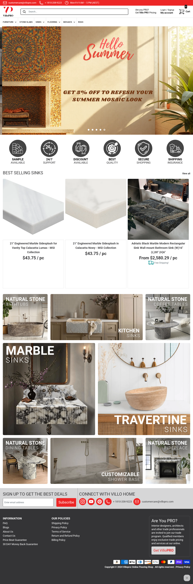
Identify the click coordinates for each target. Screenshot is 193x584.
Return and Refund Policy (66, 535)
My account (167, 12)
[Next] (186, 233)
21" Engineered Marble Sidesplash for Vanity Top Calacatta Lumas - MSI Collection (33, 248)
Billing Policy (58, 539)
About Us (8, 531)
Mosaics (67, 22)
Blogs (6, 527)
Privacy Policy (59, 527)
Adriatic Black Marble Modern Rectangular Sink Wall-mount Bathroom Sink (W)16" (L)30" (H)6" (158, 248)
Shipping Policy (60, 523)
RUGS (80, 22)
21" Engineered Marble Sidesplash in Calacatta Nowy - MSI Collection (96, 245)
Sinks (38, 22)
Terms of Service (61, 531)
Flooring (52, 22)
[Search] (24, 12)
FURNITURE (8, 22)
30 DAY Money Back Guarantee (20, 544)
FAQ (5, 523)
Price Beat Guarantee (15, 539)
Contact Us (9, 535)
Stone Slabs (26, 22)
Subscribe (66, 502)
